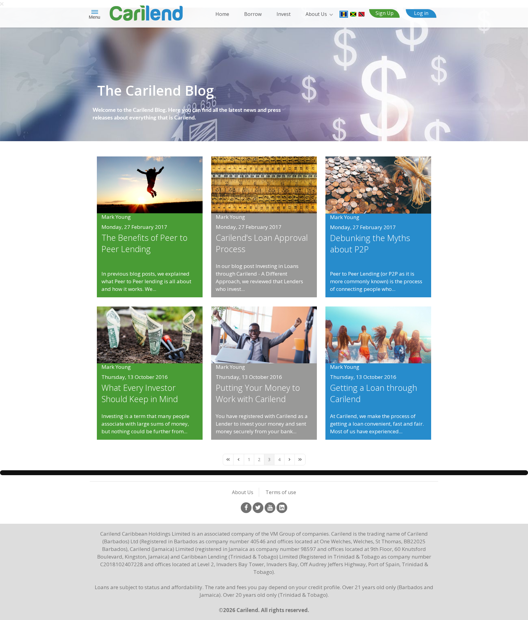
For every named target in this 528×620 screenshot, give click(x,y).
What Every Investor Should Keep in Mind (139, 393)
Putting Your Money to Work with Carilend (258, 393)
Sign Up (385, 13)
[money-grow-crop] (150, 334)
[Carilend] (146, 12)
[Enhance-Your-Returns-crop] (264, 334)
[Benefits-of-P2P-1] (150, 184)
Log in (421, 13)
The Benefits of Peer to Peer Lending (144, 243)
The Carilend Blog (155, 90)
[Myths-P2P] (378, 184)
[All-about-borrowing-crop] (378, 334)
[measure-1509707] (264, 184)
